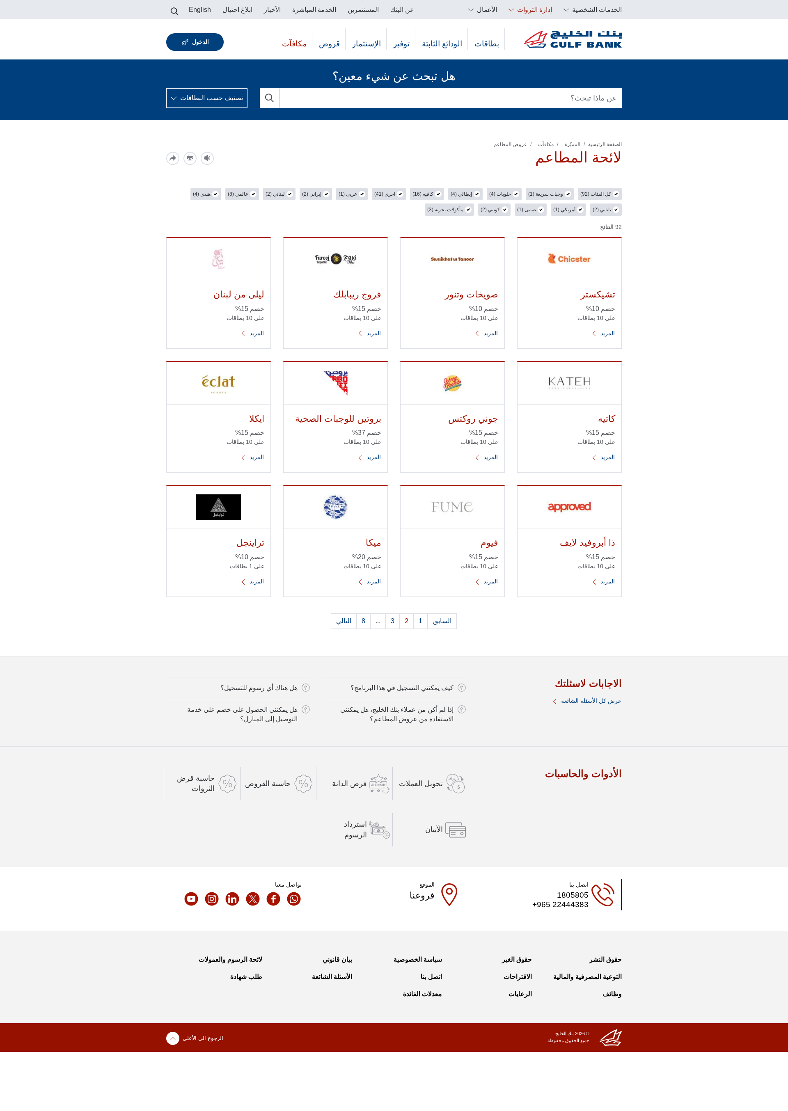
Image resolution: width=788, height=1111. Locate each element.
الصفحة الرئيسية (605, 144)
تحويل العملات (421, 784)
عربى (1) (348, 194)
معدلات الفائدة (422, 993)
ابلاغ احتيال (237, 9)
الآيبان (434, 829)
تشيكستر (598, 294)
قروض (329, 43)
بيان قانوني (337, 959)
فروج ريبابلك (357, 294)
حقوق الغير (517, 959)
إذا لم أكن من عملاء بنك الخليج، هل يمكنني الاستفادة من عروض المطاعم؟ (397, 714)
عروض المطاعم (510, 144)
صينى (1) (526, 210)
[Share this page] (172, 158)
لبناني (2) (275, 194)
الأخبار (272, 9)
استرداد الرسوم (355, 829)
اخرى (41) (384, 194)
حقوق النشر (605, 959)
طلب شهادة (246, 976)
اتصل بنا (431, 976)
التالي (343, 620)
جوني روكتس (473, 419)
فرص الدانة (349, 784)
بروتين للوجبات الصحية (338, 419)
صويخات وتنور (471, 294)
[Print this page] (190, 158)
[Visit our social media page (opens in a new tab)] (291, 899)
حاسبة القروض (268, 784)
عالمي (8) (238, 194)
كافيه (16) (422, 194)
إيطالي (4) (461, 194)
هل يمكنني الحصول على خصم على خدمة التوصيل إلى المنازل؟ (242, 714)
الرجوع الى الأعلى (203, 1038)
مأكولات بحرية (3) (445, 210)
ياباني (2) (602, 210)
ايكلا (256, 419)
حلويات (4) (500, 194)
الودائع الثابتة (442, 43)
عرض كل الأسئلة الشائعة (590, 700)
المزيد (607, 333)
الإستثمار (366, 43)
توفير (401, 43)
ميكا (373, 542)
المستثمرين (363, 9)
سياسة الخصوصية (418, 959)
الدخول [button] (200, 42)
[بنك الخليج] (573, 39)
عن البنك (402, 9)
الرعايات (520, 993)
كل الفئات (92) (595, 194)
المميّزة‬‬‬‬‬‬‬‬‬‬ (572, 144)
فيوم (489, 542)
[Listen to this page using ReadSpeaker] (207, 158)
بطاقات (486, 43)
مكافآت (294, 43)
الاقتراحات (518, 976)
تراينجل (250, 542)
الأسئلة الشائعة (332, 976)
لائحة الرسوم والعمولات (230, 959)
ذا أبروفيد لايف (587, 542)
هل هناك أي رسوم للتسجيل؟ (259, 687)
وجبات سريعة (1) (545, 194)
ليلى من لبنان (238, 294)
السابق (442, 620)
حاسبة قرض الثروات (196, 783)
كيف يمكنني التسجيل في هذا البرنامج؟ (402, 687)
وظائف (612, 993)
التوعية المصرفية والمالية (587, 976)
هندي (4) (202, 194)
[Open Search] (174, 9)
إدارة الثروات (533, 9)
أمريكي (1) (564, 210)
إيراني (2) (311, 194)
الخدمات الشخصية (596, 9)
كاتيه (606, 419)
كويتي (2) (490, 210)
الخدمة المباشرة (314, 9)
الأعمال (486, 9)
